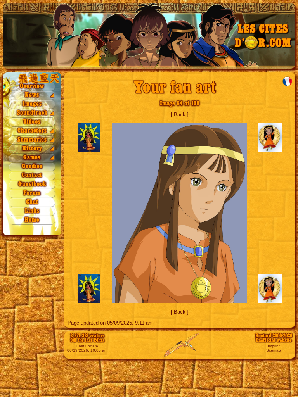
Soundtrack (32, 113)
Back (179, 114)
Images (32, 104)
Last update (87, 346)
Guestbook (32, 184)
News (32, 95)
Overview (32, 86)
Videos (32, 122)
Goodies (32, 166)
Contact (32, 175)
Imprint (274, 346)
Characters (32, 131)
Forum (32, 193)
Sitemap (273, 350)
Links (32, 211)
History (32, 149)
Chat (32, 202)
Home (32, 220)
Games (32, 158)
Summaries (32, 140)
